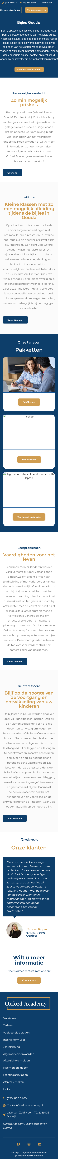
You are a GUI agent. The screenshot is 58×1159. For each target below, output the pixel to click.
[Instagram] (29, 1144)
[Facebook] (18, 1144)
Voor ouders (47, 3)
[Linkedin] (39, 1144)
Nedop (7, 1127)
